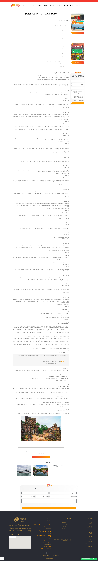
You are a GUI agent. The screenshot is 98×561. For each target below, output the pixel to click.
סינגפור (40, 5)
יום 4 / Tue (63, 32)
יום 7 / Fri (64, 36)
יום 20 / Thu (63, 58)
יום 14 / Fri (63, 48)
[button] (67, 20)
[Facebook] (27, 534)
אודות (73, 5)
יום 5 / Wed (63, 33)
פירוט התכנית (64, 59)
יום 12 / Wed (63, 45)
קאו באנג (74, 465)
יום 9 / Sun (63, 40)
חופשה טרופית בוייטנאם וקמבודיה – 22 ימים (57, 466)
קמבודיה (53, 5)
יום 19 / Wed (63, 56)
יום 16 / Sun (63, 51)
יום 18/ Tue (63, 55)
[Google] (12, 534)
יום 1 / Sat (63, 27)
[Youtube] (21, 534)
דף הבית (78, 5)
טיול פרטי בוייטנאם (23, 477)
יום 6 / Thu (63, 35)
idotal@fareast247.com (46, 542)
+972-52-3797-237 (47, 546)
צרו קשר (34, 5)
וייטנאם (60, 5)
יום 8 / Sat (63, 38)
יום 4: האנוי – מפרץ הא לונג (61, 66)
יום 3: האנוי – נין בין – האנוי (61, 64)
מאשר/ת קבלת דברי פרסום (78, 100)
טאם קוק (62, 361)
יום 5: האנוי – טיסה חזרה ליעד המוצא (59, 68)
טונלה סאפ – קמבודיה (40, 477)
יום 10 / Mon (63, 41)
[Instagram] (24, 534)
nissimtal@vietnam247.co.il (46, 540)
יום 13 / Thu (63, 46)
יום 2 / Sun (63, 28)
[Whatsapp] (15, 534)
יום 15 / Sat (63, 50)
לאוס (46, 5)
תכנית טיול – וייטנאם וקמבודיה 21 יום (60, 25)
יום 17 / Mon (63, 53)
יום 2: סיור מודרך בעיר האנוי (61, 63)
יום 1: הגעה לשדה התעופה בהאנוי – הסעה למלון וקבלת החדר (56, 61)
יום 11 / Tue (63, 43)
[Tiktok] (18, 534)
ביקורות (66, 5)
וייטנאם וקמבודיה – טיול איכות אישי (62, 23)
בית (46, 16)
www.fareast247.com (41, 548)
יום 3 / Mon (63, 30)
